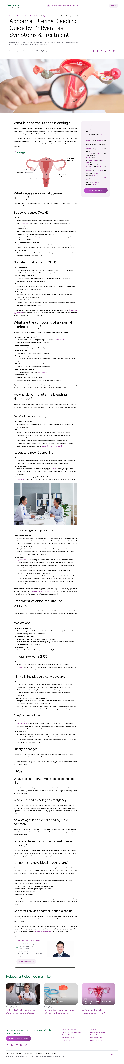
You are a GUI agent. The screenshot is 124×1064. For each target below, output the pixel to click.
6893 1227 (89, 158)
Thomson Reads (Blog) (97, 1040)
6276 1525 (96, 184)
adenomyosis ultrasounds (42, 237)
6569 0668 (89, 153)
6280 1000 (89, 141)
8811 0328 (100, 171)
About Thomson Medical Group (71, 1032)
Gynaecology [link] (47, 16)
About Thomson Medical (69, 1029)
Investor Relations (45, 1053)
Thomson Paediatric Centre (98, 1035)
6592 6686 (89, 149)
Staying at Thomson (68, 1035)
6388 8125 (95, 175)
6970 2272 (89, 166)
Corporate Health (67, 1040)
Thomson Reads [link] (21, 16)
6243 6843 (89, 171)
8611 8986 (100, 149)
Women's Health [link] (35, 16)
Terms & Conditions (11, 1053)
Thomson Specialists (96, 1037)
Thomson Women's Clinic (97, 1032)
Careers (92, 1029)
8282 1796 (99, 158)
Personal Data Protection (25, 1053)
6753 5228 (96, 173)
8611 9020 (99, 166)
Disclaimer (36, 1053)
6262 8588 (93, 160)
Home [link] (11, 16)
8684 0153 (99, 141)
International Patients (68, 1037)
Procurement (54, 1053)
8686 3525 (100, 153)
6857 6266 (95, 182)
